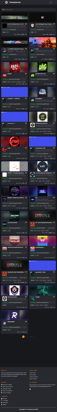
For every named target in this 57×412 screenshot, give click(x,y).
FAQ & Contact (33, 379)
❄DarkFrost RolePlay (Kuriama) (16, 247)
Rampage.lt (39, 98)
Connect (6, 29)
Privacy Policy (33, 374)
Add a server (33, 372)
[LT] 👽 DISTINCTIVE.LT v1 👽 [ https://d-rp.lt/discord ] (22, 24)
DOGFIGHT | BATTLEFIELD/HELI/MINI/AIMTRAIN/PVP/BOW (23, 272)
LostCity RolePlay (12, 222)
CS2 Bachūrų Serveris (41, 123)
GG (36, 197)
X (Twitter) (5, 400)
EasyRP (10, 73)
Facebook (5, 402)
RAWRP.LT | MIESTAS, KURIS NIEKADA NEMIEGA (20, 197)
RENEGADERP (11, 321)
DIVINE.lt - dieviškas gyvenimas (16, 173)
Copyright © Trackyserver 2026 (28, 409)
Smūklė (38, 297)
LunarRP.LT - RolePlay (14, 98)
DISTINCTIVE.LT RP (41, 73)
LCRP (9, 148)
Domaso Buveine (12, 297)
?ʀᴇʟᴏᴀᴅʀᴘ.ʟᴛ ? (11, 123)
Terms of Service (34, 377)
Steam (4, 404)
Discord (5, 398)
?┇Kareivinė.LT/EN (40, 148)
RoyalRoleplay (40, 247)
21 (31, 336)
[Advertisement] (28, 353)
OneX (37, 49)
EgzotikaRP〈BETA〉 (41, 272)
